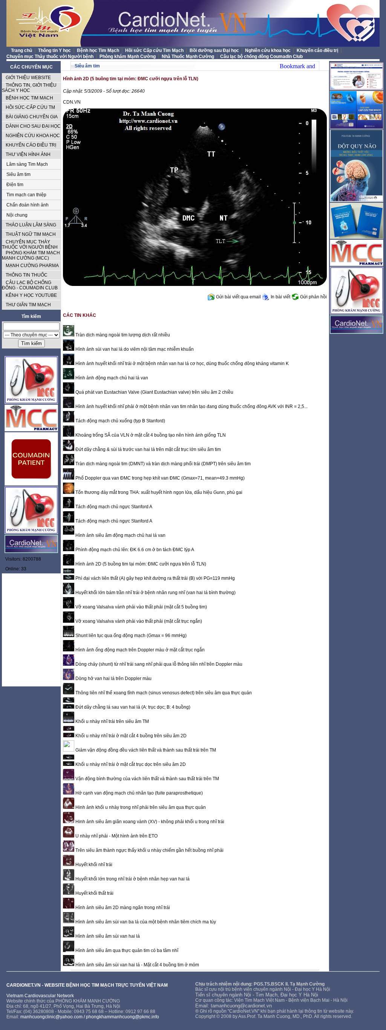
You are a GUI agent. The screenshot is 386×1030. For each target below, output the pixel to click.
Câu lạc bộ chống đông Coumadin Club (261, 56)
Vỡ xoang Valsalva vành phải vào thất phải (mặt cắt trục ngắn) (138, 621)
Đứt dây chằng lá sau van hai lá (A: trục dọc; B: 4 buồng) (132, 707)
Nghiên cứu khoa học (268, 50)
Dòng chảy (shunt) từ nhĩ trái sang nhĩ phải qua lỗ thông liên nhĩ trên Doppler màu (158, 664)
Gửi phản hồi (313, 297)
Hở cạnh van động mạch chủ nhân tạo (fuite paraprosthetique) (138, 793)
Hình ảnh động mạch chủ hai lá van (111, 378)
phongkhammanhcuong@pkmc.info (122, 1016)
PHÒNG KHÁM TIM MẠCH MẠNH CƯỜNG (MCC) (31, 255)
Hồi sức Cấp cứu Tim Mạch (155, 50)
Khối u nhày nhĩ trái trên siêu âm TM (111, 721)
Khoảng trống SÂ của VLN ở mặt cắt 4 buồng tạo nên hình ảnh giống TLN (150, 435)
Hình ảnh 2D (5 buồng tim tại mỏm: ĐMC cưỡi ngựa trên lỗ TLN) (140, 564)
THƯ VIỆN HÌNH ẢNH (28, 154)
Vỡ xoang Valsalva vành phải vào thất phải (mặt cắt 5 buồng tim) (140, 607)
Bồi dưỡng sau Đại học (215, 50)
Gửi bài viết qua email (238, 297)
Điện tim (14, 184)
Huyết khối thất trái (93, 893)
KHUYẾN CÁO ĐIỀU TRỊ (31, 145)
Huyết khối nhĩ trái (93, 864)
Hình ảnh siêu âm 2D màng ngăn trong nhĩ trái (122, 907)
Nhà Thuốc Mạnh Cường (188, 56)
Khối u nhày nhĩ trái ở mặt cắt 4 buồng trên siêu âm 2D (130, 735)
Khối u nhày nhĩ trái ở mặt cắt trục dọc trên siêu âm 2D (130, 764)
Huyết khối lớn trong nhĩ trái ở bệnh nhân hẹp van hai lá (132, 879)
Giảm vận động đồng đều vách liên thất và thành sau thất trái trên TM (145, 750)
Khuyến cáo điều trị (318, 50)
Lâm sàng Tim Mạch (27, 164)
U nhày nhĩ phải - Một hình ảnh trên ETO (116, 836)
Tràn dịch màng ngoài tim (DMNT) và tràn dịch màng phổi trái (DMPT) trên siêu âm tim (162, 463)
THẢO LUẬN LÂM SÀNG (31, 225)
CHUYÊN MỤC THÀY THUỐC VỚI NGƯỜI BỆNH (30, 244)
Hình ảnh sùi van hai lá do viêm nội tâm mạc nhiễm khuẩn (134, 349)
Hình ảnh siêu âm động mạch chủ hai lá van (119, 535)
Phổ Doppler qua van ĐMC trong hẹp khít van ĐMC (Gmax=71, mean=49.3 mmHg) (159, 478)
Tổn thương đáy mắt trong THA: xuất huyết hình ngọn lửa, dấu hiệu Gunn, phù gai (158, 492)
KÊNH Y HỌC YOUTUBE (31, 295)
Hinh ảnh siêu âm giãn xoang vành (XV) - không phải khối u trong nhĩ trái (149, 821)
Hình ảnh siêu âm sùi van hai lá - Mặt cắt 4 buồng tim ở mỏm (136, 964)
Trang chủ (21, 50)
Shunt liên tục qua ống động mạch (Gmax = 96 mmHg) (130, 635)
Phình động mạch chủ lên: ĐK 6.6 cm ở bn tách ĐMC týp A (134, 549)
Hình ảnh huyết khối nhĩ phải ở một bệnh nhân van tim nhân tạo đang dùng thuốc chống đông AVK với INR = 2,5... (191, 406)
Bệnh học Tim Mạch (98, 50)
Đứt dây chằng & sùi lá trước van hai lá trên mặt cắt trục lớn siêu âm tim (147, 449)
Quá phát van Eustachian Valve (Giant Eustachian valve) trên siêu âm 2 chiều (153, 392)
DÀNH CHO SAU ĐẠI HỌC (33, 126)
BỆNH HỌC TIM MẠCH (29, 98)
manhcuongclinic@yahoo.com (51, 1016)
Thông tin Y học (55, 50)
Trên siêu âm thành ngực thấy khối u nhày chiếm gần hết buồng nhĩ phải (149, 850)
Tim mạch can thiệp (26, 194)
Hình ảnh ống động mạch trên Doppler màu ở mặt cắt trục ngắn (139, 650)
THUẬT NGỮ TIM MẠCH (31, 234)
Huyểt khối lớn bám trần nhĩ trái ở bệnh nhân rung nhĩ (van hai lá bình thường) (155, 592)
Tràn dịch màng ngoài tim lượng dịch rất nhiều (122, 335)
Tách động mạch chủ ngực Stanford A (113, 506)
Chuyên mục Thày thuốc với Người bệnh (50, 56)
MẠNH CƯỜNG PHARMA (32, 265)
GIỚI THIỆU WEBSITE (28, 77)
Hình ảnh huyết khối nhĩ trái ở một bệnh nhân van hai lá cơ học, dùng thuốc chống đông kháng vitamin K (181, 363)
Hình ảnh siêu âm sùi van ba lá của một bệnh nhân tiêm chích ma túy (145, 922)
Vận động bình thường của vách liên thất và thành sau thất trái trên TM (146, 778)
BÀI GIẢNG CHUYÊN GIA (32, 116)
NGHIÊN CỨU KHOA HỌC (33, 135)
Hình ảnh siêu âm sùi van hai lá (107, 936)
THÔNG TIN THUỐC (26, 275)
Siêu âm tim (18, 174)
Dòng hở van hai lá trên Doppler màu (113, 678)
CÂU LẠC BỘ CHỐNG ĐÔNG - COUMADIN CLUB (30, 285)
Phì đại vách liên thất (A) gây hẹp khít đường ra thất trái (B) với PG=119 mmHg (154, 578)
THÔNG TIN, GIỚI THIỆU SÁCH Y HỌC (29, 88)
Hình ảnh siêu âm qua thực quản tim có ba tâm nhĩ (126, 950)
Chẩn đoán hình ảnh (27, 205)
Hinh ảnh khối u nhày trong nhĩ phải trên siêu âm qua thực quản (140, 807)
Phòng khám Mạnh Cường (128, 56)
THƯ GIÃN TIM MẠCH (28, 304)
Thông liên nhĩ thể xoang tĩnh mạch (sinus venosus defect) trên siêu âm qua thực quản (163, 692)
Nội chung (17, 215)
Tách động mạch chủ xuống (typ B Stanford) (119, 420)
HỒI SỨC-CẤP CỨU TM (30, 107)
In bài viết (280, 297)
